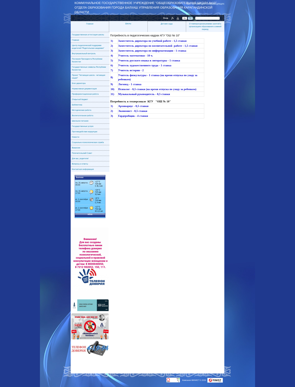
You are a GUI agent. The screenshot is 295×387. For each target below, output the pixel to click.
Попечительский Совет (82, 153)
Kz (185, 18)
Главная (89, 24)
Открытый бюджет (80, 99)
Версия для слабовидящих (208, 4)
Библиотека (77, 105)
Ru (190, 18)
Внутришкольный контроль (84, 53)
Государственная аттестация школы (88, 35)
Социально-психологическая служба (88, 142)
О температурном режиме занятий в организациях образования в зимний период (205, 26)
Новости (75, 137)
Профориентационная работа (85, 94)
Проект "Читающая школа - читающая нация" (88, 76)
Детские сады (167, 24)
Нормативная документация (84, 89)
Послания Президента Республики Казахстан (87, 60)
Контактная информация (83, 169)
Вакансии (76, 148)
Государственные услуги (82, 126)
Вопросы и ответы (80, 164)
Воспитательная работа (82, 115)
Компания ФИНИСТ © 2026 (194, 380)
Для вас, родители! (80, 158)
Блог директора (79, 83)
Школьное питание (80, 121)
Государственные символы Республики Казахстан (89, 68)
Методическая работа (81, 110)
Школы (128, 24)
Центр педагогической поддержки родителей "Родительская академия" (88, 46)
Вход (165, 18)
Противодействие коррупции (84, 132)
